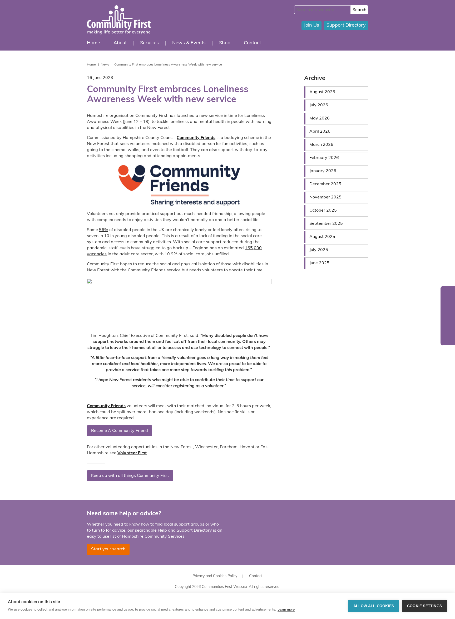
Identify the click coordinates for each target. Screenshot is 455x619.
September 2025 (326, 224)
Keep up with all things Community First (130, 476)
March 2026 (321, 145)
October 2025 (323, 210)
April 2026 (319, 131)
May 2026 (319, 118)
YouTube (447, 315)
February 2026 (324, 158)
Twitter (447, 294)
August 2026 (322, 92)
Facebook (447, 305)
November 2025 (325, 197)
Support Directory (346, 25)
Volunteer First (132, 453)
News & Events (189, 43)
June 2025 (319, 263)
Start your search (108, 549)
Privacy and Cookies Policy (214, 576)
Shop (224, 43)
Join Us (311, 25)
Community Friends (106, 406)
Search (359, 10)
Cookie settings (424, 606)
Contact (252, 43)
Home (93, 43)
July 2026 (318, 105)
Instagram (447, 326)
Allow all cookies (373, 606)
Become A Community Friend (119, 431)
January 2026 (322, 171)
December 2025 (325, 184)
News (105, 64)
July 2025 (318, 250)
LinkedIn (447, 336)
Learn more (286, 609)
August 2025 (322, 237)
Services (149, 43)
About (120, 43)
